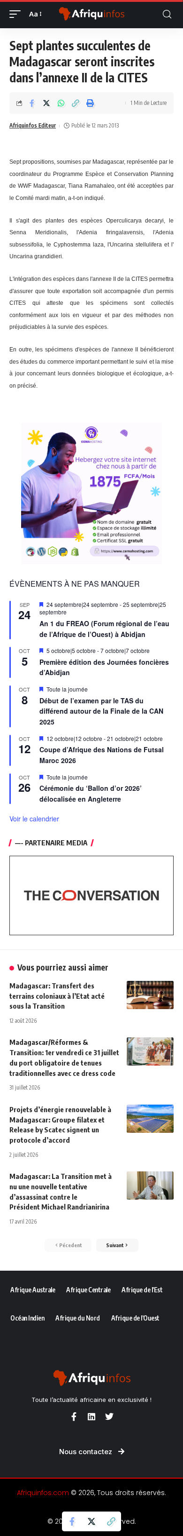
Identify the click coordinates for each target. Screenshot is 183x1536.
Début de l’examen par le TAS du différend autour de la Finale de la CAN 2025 (101, 711)
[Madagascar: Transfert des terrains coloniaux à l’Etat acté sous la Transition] (150, 995)
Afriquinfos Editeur (32, 125)
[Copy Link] (75, 103)
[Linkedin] (91, 1416)
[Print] (90, 103)
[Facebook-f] (73, 1416)
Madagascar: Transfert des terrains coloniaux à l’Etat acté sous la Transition (57, 996)
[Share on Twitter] (46, 103)
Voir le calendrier (34, 818)
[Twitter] (109, 1416)
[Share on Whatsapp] (61, 103)
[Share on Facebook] (31, 103)
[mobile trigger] (17, 14)
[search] (167, 14)
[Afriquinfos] (91, 14)
